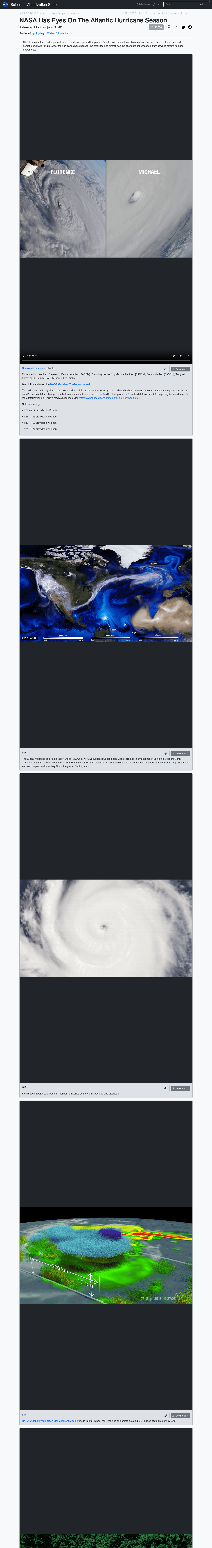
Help (158, 4)
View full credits (59, 33)
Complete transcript (32, 368)
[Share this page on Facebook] (190, 27)
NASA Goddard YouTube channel (70, 384)
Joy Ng (40, 33)
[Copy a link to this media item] (165, 369)
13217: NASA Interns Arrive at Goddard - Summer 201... (153, 13)
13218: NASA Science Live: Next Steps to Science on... (52, 13)
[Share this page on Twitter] (183, 27)
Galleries (145, 4)
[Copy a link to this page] (177, 27)
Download (181, 369)
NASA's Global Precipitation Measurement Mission (50, 1421)
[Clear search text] (200, 4)
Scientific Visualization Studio (34, 4)
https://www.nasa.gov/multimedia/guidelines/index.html (109, 398)
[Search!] (206, 4)
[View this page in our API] (169, 27)
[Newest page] (191, 13)
